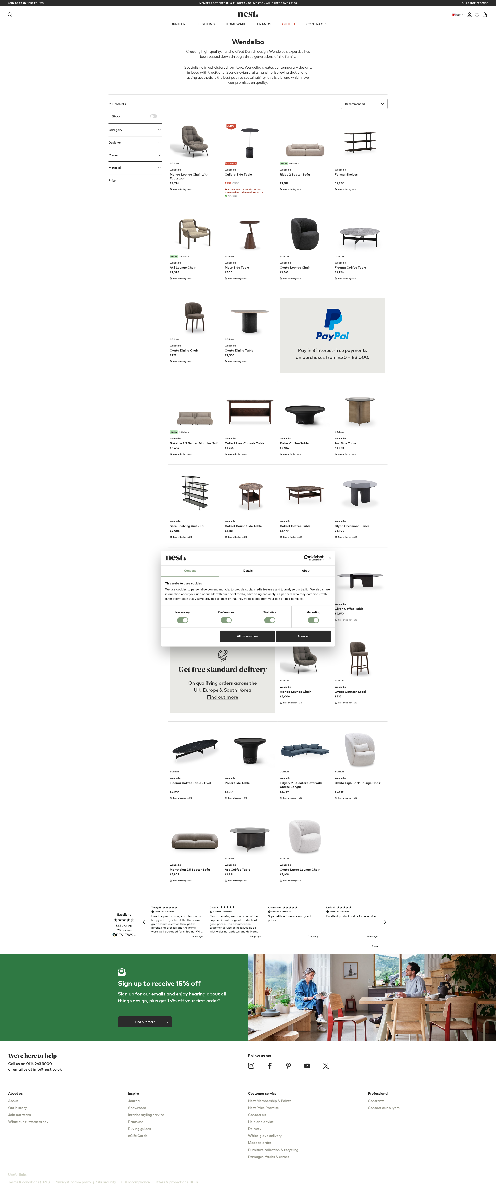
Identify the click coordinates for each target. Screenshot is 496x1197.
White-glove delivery (265, 1135)
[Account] (470, 14)
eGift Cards (137, 1135)
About (13, 1100)
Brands (264, 24)
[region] (264, 922)
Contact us (257, 1114)
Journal (134, 1100)
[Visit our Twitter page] (326, 1066)
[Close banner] (329, 558)
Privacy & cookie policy (72, 1182)
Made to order (259, 1142)
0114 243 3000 (39, 1063)
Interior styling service (146, 1114)
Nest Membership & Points (269, 1100)
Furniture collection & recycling (273, 1149)
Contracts (316, 24)
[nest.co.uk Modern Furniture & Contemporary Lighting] (248, 14)
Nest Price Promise (263, 1107)
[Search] (10, 14)
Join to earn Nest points (26, 3)
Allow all (303, 636)
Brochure (135, 1121)
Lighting (206, 24)
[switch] (226, 620)
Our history (17, 1107)
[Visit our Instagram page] (251, 1066)
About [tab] (306, 570)
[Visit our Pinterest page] (288, 1066)
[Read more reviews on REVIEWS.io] (124, 935)
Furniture (178, 24)
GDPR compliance (135, 1182)
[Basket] (484, 14)
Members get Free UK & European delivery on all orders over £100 (248, 3)
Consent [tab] (190, 570)
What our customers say (28, 1121)
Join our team (19, 1114)
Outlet (289, 24)
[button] (144, 922)
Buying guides (139, 1128)
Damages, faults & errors (268, 1156)
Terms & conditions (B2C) (29, 1182)
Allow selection (247, 636)
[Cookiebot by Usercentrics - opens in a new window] (307, 558)
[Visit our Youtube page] (307, 1066)
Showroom (137, 1107)
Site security (106, 1182)
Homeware (236, 24)
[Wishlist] (477, 14)
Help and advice (261, 1121)
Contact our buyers (384, 1107)
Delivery (254, 1128)
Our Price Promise (475, 3)
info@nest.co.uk (47, 1069)
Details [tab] (248, 570)
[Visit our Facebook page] (270, 1066)
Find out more (222, 697)
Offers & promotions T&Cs (176, 1182)
